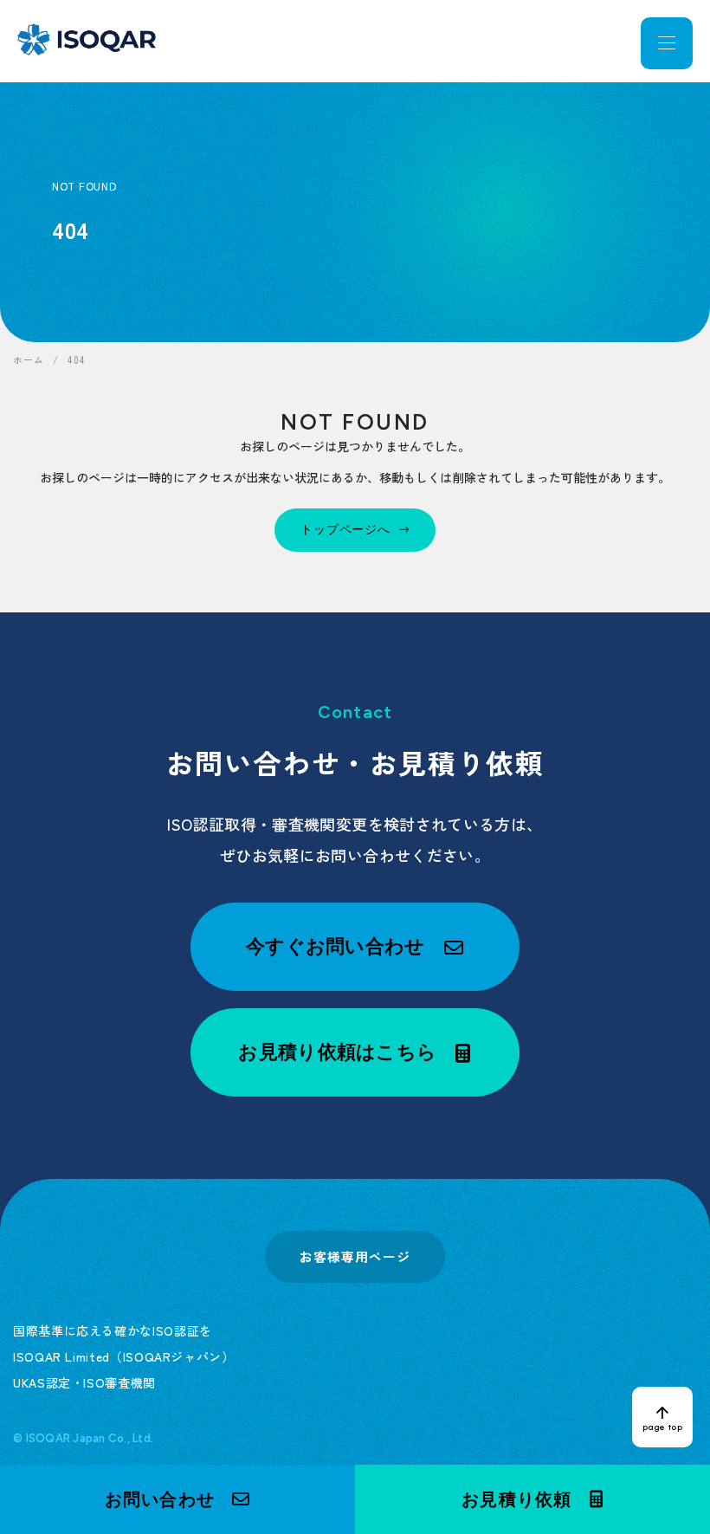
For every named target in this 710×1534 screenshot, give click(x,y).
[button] (177, 1499)
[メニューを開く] (667, 43)
